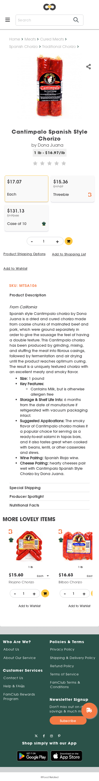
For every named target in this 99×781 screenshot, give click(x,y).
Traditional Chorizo (59, 46)
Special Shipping (25, 487)
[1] (69, 241)
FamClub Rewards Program (19, 696)
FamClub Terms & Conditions (65, 684)
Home (14, 39)
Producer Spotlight (27, 496)
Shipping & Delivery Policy (72, 658)
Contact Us (13, 678)
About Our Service (19, 658)
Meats (30, 39)
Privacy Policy (62, 649)
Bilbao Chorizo (70, 582)
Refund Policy (62, 666)
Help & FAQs (14, 686)
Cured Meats (52, 39)
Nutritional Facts (24, 505)
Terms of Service (64, 674)
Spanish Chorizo (23, 46)
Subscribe (68, 721)
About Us (11, 649)
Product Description (28, 295)
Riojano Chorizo (21, 582)
